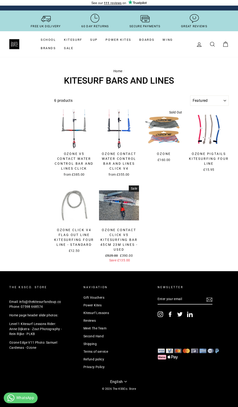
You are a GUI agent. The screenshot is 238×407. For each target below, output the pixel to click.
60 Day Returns (95, 26)
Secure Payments (145, 26)
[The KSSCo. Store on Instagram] (160, 314)
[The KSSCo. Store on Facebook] (170, 314)
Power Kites (118, 39)
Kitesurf (73, 39)
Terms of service (95, 351)
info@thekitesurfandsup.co (40, 302)
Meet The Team (94, 328)
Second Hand (93, 336)
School (48, 39)
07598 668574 (32, 306)
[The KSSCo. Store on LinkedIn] (190, 314)
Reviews (89, 320)
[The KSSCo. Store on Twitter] (180, 314)
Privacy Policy (94, 367)
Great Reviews (194, 26)
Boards (147, 39)
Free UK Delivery (46, 26)
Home (117, 71)
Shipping (90, 344)
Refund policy (93, 359)
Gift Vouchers (93, 297)
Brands (48, 48)
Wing (167, 39)
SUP (94, 39)
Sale (68, 48)
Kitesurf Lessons (96, 313)
